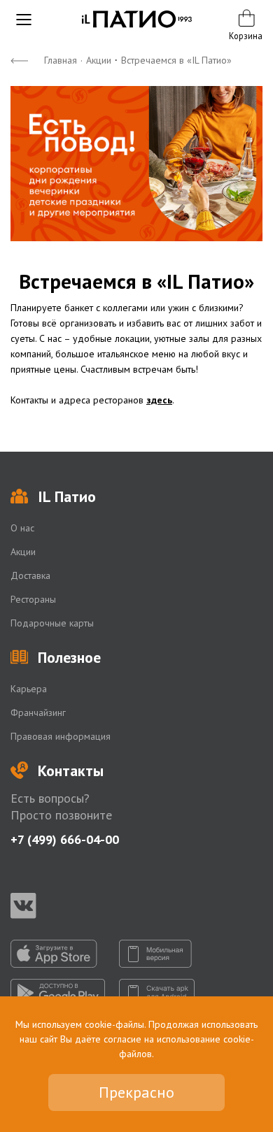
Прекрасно (136, 1092)
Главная (60, 60)
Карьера (28, 688)
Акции (98, 60)
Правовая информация (60, 736)
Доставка (30, 575)
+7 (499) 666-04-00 (64, 839)
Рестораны (33, 599)
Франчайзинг (38, 712)
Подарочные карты (52, 623)
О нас (22, 528)
